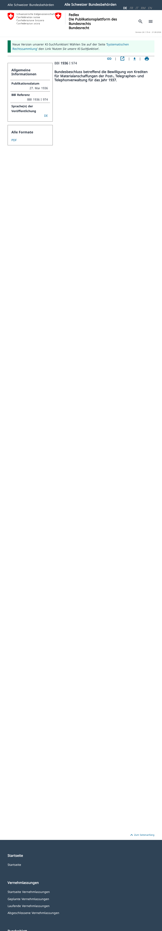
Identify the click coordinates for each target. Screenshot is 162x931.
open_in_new (122, 58)
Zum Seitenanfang (141, 835)
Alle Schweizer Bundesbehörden (31, 5)
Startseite (14, 864)
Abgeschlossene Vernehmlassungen (33, 912)
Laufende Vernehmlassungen (29, 905)
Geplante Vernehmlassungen (28, 898)
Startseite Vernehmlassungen (29, 891)
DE (125, 8)
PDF (14, 140)
